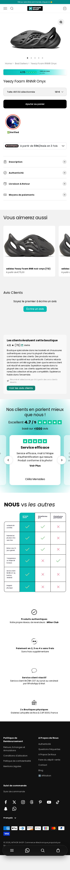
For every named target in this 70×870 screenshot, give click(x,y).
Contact (42, 765)
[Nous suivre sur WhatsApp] (14, 808)
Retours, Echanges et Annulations (14, 749)
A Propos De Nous (47, 754)
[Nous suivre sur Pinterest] (40, 802)
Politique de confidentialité (17, 760)
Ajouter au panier (35, 104)
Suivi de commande (14, 791)
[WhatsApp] (27, 850)
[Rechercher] (42, 850)
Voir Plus (35, 465)
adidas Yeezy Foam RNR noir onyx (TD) (28, 268)
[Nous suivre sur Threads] (31, 802)
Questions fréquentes (49, 749)
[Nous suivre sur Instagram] (23, 802)
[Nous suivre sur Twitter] (14, 802)
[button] (8, 460)
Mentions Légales (12, 766)
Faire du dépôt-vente (49, 759)
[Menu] (12, 850)
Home (8, 63)
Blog (40, 770)
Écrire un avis (35, 309)
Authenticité (44, 744)
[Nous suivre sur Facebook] (5, 802)
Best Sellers (21, 63)
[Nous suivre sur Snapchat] (5, 808)
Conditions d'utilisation (15, 755)
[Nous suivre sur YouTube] (49, 802)
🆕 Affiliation (44, 775)
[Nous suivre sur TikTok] (57, 802)
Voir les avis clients (21, 388)
